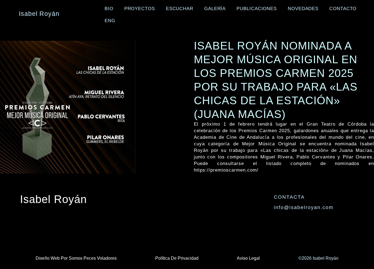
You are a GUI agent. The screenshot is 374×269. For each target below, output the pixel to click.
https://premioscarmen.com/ (226, 170)
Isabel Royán (53, 199)
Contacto (342, 8)
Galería (215, 8)
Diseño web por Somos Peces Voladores (76, 258)
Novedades (303, 8)
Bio (109, 8)
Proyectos (139, 8)
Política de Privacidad (176, 258)
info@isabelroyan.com (303, 207)
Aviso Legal (248, 258)
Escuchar (179, 8)
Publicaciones (257, 8)
